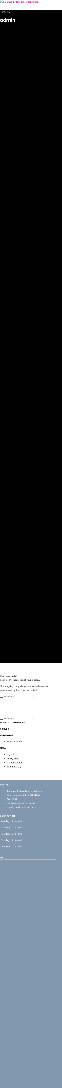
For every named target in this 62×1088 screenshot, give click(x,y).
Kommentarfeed (15, 762)
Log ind (10, 754)
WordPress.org (14, 766)
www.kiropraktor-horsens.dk (21, 807)
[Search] (1, 697)
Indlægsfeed (13, 758)
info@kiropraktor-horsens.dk (21, 803)
